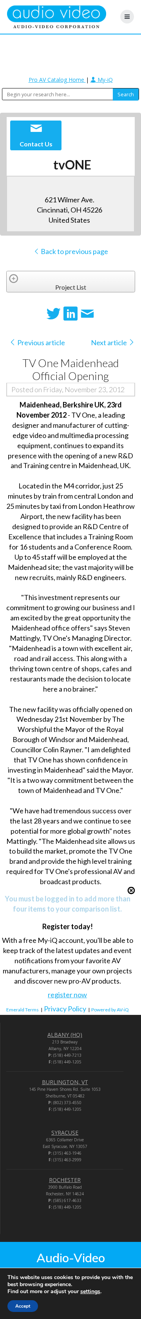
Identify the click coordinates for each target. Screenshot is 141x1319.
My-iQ (104, 79)
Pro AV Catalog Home (57, 79)
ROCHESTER (65, 1180)
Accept (22, 1306)
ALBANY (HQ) (64, 1034)
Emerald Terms (22, 1010)
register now (67, 994)
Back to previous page (74, 251)
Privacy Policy (65, 1008)
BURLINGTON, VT (65, 1082)
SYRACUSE (64, 1132)
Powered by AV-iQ (110, 1010)
